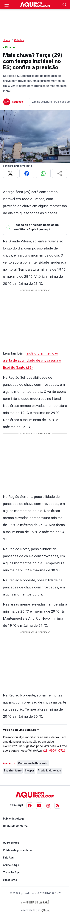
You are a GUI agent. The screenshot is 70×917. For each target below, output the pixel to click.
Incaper (29, 770)
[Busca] (64, 4)
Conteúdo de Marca (15, 826)
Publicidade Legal (14, 818)
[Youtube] (39, 805)
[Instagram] (48, 806)
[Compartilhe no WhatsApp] (43, 173)
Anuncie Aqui (11, 865)
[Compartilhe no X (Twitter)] (10, 173)
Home (6, 40)
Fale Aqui (8, 857)
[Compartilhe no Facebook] (26, 173)
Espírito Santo (13, 770)
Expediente (10, 879)
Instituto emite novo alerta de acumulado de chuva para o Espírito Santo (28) (32, 360)
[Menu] (7, 5)
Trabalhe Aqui (11, 872)
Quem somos (11, 842)
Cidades (19, 40)
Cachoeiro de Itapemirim (33, 763)
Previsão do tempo (49, 770)
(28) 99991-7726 (54, 750)
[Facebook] (30, 805)
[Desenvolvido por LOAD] (45, 910)
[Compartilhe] (59, 173)
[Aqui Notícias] (35, 4)
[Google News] (57, 806)
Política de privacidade (17, 850)
